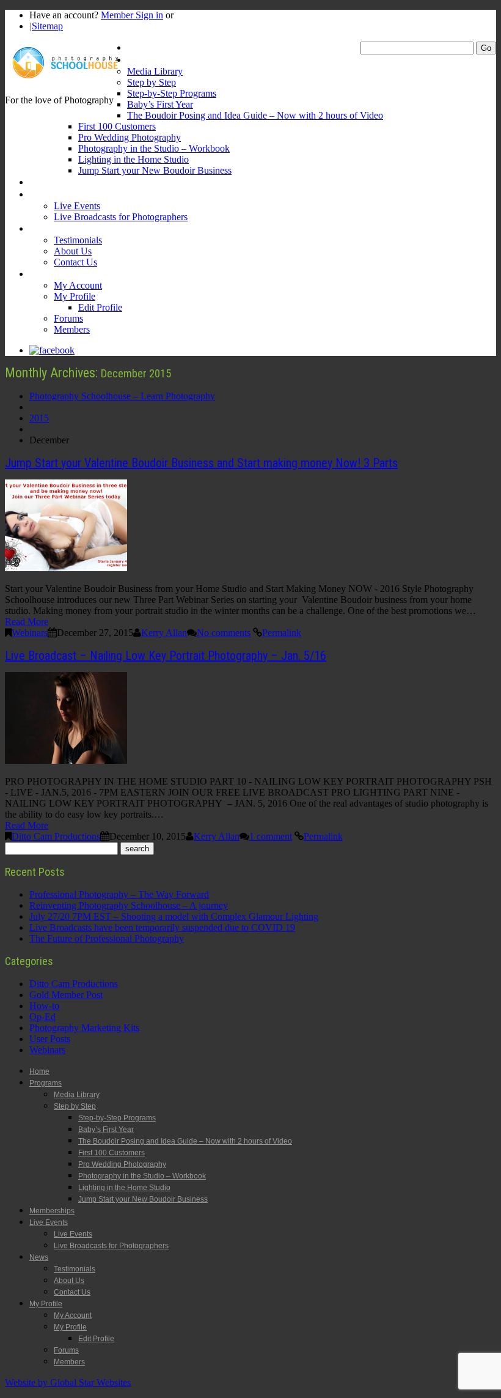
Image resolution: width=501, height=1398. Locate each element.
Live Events (51, 194)
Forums (68, 318)
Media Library (155, 71)
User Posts (49, 1039)
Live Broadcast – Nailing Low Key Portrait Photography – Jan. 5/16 (165, 655)
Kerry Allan (164, 632)
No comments (223, 632)
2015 (39, 418)
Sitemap (47, 26)
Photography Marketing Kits (84, 1028)
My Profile (49, 273)
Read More (26, 621)
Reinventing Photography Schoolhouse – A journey (128, 905)
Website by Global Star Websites (68, 1382)
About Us (73, 251)
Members (72, 329)
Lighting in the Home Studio (133, 159)
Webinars (30, 632)
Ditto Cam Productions (56, 836)
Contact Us (75, 262)
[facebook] (52, 350)
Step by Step (151, 82)
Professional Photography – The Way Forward (119, 894)
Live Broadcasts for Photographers (121, 217)
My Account (78, 285)
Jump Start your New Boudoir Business (155, 170)
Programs (146, 59)
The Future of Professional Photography (106, 938)
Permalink (281, 632)
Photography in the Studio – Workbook (154, 148)
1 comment (270, 836)
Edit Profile (100, 307)
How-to (44, 1005)
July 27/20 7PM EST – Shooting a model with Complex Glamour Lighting (173, 916)
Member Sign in (132, 15)
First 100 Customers (117, 126)
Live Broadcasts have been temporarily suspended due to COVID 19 (162, 927)
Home (138, 47)
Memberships (55, 182)
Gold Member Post (66, 994)
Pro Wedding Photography (129, 137)
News (40, 228)
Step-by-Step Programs (171, 93)
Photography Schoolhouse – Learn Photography (122, 396)
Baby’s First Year (160, 104)
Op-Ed (42, 1017)
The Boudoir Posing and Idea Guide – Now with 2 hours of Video (255, 115)
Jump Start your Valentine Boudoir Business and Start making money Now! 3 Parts (201, 463)
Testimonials (78, 240)
